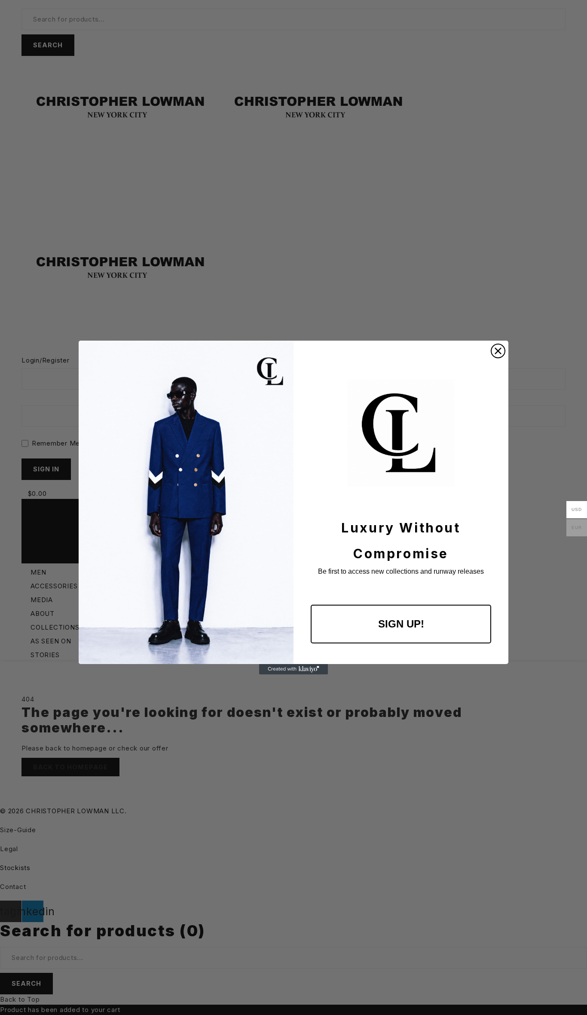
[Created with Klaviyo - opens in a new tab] (293, 669)
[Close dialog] (498, 351)
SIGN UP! (401, 624)
